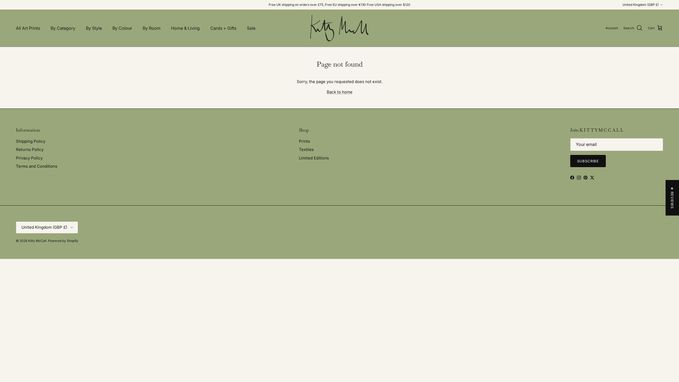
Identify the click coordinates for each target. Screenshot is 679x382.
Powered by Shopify (63, 241)
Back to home (339, 91)
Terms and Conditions (36, 166)
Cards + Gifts (223, 28)
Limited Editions (314, 157)
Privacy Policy (29, 157)
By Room (151, 28)
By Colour (122, 28)
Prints (304, 141)
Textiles (306, 149)
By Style (94, 28)
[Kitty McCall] (339, 28)
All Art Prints (28, 28)
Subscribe (588, 161)
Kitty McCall (37, 241)
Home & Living (185, 28)
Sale (251, 28)
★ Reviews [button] (672, 198)
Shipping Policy (30, 141)
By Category (63, 28)
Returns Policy (29, 149)
